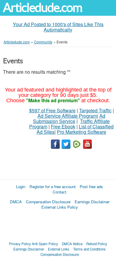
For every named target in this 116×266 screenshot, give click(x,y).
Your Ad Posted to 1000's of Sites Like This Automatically (58, 27)
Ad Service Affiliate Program (67, 115)
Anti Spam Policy (45, 243)
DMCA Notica (72, 243)
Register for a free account (52, 186)
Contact (59, 192)
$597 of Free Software (52, 110)
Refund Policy (96, 243)
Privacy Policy (20, 243)
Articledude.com (42, 7)
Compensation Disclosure (48, 201)
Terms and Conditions (89, 249)
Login (20, 186)
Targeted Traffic (95, 110)
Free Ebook (63, 126)
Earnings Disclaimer (92, 201)
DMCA (16, 201)
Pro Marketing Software (81, 131)
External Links (58, 249)
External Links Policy (59, 207)
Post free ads (91, 186)
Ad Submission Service (69, 118)
